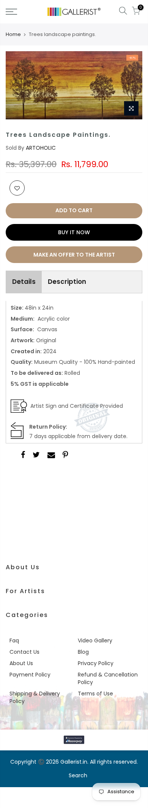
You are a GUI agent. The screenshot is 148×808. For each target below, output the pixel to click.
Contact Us (24, 652)
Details (24, 281)
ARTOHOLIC (41, 148)
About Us (21, 663)
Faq (14, 640)
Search (78, 775)
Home (13, 34)
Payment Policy (29, 674)
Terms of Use (95, 693)
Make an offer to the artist (74, 254)
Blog (83, 652)
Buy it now (74, 232)
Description (67, 281)
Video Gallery (95, 640)
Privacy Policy (95, 663)
